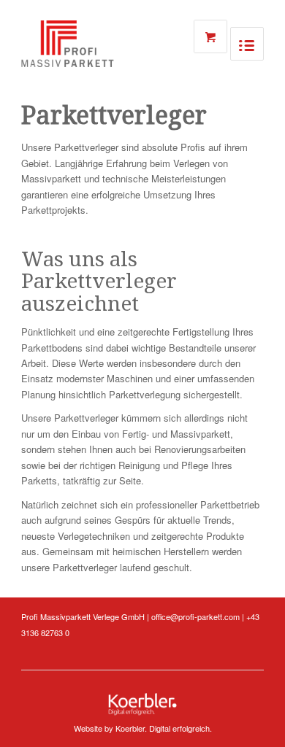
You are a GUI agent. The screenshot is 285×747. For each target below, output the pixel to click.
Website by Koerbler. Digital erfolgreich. (143, 728)
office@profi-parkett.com (195, 616)
